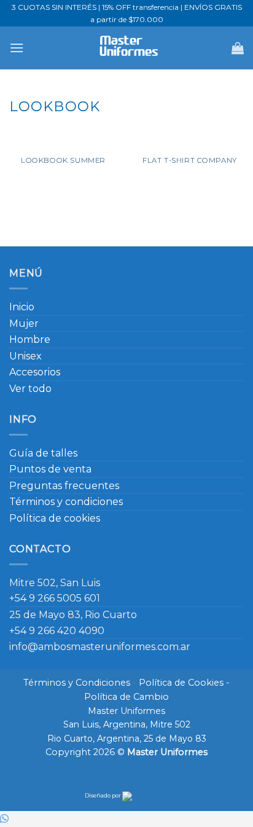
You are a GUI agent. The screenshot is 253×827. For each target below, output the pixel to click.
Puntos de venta (50, 469)
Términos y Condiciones (76, 682)
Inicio (21, 307)
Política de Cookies (181, 682)
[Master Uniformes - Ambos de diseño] (127, 47)
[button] (16, 48)
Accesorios (34, 372)
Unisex (25, 356)
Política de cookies (54, 518)
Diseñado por (103, 795)
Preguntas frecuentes (64, 486)
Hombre (29, 339)
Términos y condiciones (66, 502)
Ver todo (30, 388)
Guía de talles (43, 453)
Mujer (24, 323)
